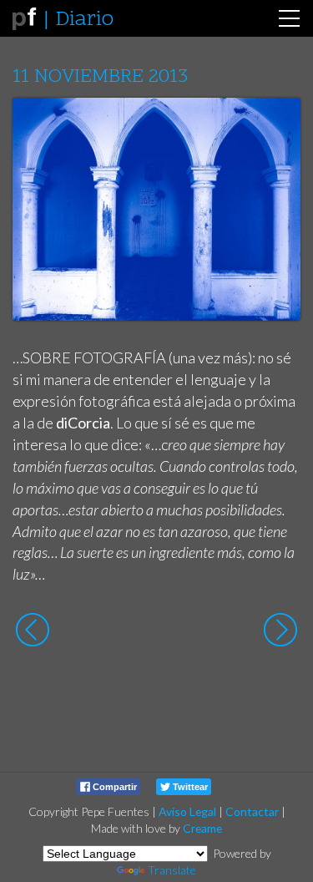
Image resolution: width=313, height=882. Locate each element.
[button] (275, 126)
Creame (202, 828)
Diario (84, 20)
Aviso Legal (187, 811)
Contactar (252, 811)
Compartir (113, 787)
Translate (172, 870)
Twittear (189, 787)
